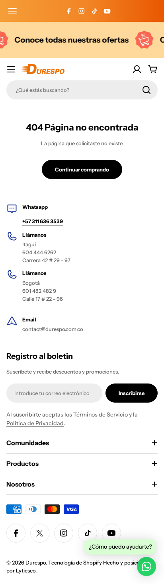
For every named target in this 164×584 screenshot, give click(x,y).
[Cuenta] (137, 69)
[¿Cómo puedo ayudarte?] (146, 566)
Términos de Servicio (100, 414)
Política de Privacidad (35, 423)
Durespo (35, 562)
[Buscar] (146, 90)
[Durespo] (142, 40)
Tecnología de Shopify (75, 562)
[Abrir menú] (12, 11)
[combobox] (82, 89)
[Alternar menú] (11, 69)
